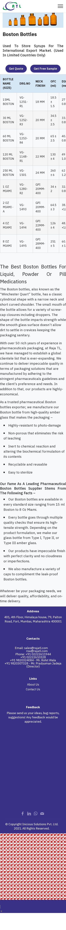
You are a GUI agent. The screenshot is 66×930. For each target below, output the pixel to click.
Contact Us (33, 689)
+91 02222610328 (33, 657)
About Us (33, 684)
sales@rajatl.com (36, 648)
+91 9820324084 (22, 660)
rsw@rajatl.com (37, 651)
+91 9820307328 (16, 663)
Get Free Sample (45, 68)
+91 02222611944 (38, 654)
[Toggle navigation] (60, 6)
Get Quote (16, 68)
